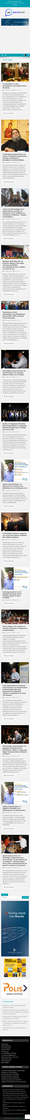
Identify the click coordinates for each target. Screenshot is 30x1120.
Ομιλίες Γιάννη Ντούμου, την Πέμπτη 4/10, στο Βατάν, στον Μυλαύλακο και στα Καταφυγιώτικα (15, 486)
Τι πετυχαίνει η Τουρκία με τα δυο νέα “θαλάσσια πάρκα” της (14, 1028)
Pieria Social (17, 90)
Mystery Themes (22, 1118)
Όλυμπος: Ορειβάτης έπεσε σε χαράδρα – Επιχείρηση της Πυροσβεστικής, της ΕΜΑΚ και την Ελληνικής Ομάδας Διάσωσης (15, 1023)
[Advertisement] (15, 40)
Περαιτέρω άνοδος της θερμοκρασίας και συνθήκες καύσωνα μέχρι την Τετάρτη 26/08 (15, 1017)
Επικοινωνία (21, 3)
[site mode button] (24, 55)
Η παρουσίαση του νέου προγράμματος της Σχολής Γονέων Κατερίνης (15, 86)
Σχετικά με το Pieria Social (11, 3)
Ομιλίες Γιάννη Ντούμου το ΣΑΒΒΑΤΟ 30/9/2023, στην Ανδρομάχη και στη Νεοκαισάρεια (14, 808)
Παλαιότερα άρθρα (5, 894)
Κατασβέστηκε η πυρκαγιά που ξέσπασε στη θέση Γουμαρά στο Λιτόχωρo (14, 1006)
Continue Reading (10, 113)
